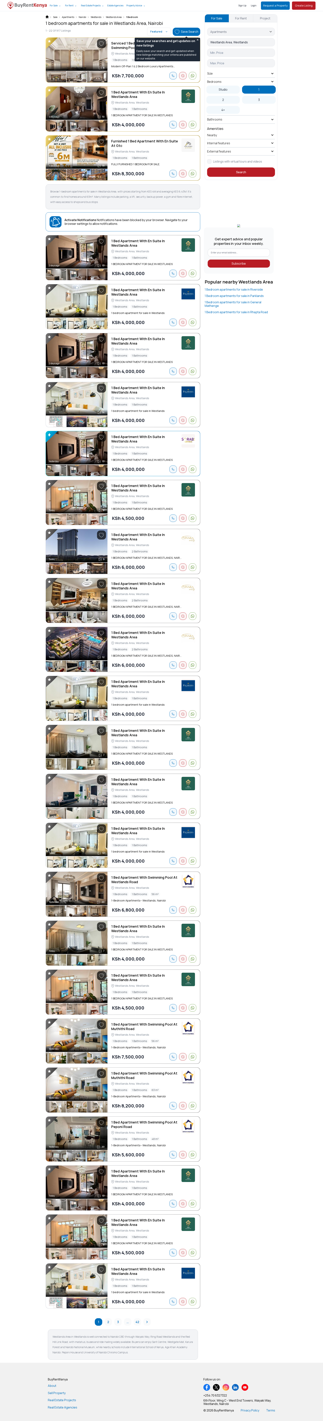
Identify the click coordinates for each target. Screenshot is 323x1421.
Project (265, 18)
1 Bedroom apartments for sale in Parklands (234, 296)
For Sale (54, 5)
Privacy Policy (250, 1410)
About (52, 1385)
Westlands (96, 17)
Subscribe (239, 263)
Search (241, 172)
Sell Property (57, 1393)
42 (137, 1322)
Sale (55, 17)
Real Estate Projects (91, 5)
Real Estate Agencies (62, 1407)
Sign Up (242, 5)
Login (253, 5)
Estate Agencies (115, 5)
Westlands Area (114, 17)
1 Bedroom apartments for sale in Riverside (234, 289)
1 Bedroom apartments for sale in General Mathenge (233, 304)
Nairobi (82, 17)
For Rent (69, 5)
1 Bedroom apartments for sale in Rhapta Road (236, 312)
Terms (270, 1410)
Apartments (68, 17)
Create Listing (304, 5)
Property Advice (134, 5)
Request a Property (275, 5)
